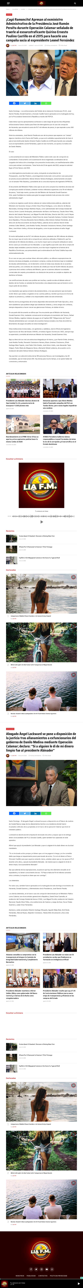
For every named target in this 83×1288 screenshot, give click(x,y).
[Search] (75, 3)
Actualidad (10, 729)
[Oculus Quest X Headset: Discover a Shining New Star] (11, 538)
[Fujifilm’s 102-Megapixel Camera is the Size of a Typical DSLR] (11, 560)
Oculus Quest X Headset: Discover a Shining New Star (37, 536)
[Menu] (8, 3)
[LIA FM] (41, 3)
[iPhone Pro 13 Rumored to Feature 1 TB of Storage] (11, 549)
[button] (41, 522)
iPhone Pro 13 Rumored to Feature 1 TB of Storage (35, 547)
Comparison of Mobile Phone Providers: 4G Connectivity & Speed (31, 616)
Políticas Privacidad (58, 1276)
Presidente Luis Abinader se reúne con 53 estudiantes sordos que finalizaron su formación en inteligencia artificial (58, 957)
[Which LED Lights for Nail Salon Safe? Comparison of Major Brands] (41, 642)
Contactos (42, 1276)
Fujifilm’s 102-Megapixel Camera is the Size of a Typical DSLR (39, 558)
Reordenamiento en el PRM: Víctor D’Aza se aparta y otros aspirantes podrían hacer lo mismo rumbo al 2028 (22, 439)
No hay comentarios (51, 45)
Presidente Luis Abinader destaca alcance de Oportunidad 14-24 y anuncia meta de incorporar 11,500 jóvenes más (22, 403)
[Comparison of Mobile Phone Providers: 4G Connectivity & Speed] (41, 593)
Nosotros (20, 1276)
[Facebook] (14, 103)
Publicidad (31, 1276)
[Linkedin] (35, 103)
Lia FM (14, 45)
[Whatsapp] (46, 103)
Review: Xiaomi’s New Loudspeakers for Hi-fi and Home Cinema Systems (33, 714)
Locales (9, 14)
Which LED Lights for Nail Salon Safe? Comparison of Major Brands (31, 665)
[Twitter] (25, 103)
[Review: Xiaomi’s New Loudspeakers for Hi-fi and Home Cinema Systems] (41, 691)
